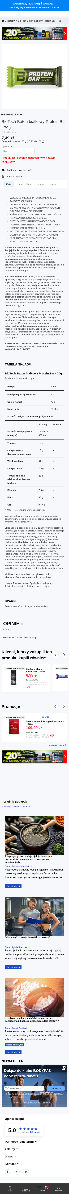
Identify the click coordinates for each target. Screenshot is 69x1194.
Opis (8, 184)
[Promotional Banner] (34, 33)
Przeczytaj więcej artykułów (16, 806)
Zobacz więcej (57, 745)
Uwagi (41, 184)
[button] (42, 1187)
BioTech (12, 132)
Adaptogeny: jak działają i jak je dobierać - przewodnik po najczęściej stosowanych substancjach (28, 859)
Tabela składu (24, 184)
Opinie (54, 184)
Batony (5, 132)
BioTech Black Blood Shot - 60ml (36, 670)
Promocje (11, 706)
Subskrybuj (56, 1088)
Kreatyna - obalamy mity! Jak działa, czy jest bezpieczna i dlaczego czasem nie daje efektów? (32, 1019)
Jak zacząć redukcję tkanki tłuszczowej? (27, 937)
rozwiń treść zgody (15, 1097)
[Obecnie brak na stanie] (15, 676)
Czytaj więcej (13, 886)
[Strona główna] (3, 20)
